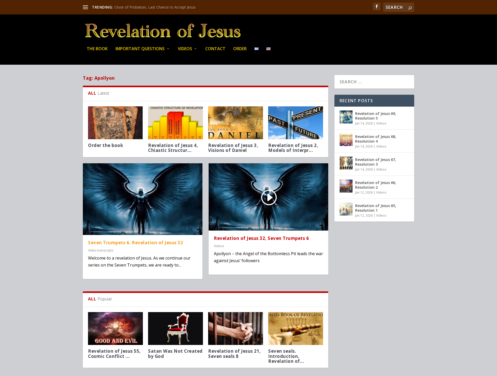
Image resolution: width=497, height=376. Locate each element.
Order (240, 49)
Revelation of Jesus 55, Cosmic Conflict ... (114, 353)
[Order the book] (115, 122)
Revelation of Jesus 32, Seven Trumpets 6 (261, 238)
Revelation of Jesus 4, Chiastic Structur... (173, 147)
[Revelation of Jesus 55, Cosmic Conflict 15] (115, 328)
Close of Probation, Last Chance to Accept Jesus (155, 7)
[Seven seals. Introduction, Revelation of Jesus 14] (295, 328)
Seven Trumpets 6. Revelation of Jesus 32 (135, 243)
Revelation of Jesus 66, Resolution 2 (375, 185)
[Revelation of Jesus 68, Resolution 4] (346, 140)
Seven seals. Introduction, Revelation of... (286, 356)
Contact (215, 49)
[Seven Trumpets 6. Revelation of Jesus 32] (142, 199)
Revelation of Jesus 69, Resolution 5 (375, 116)
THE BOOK (97, 49)
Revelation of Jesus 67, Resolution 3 (375, 162)
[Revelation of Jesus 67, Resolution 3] (346, 163)
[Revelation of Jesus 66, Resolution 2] (346, 186)
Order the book (105, 145)
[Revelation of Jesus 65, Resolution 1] (346, 209)
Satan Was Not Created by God (175, 353)
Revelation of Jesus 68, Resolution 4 (375, 139)
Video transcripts (100, 250)
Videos (185, 49)
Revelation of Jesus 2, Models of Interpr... (293, 147)
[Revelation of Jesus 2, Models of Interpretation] (295, 122)
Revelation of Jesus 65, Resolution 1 (375, 208)
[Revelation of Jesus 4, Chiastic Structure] (175, 122)
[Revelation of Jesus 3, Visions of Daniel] (235, 122)
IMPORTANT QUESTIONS (140, 49)
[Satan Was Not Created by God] (175, 328)
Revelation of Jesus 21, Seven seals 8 (234, 353)
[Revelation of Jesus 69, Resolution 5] (346, 116)
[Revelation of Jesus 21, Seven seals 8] (235, 328)
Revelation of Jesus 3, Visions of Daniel (233, 147)
